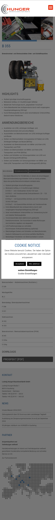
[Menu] (50, 7)
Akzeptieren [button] (19, 264)
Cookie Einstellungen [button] (27, 273)
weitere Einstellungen (27, 270)
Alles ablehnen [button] (34, 264)
